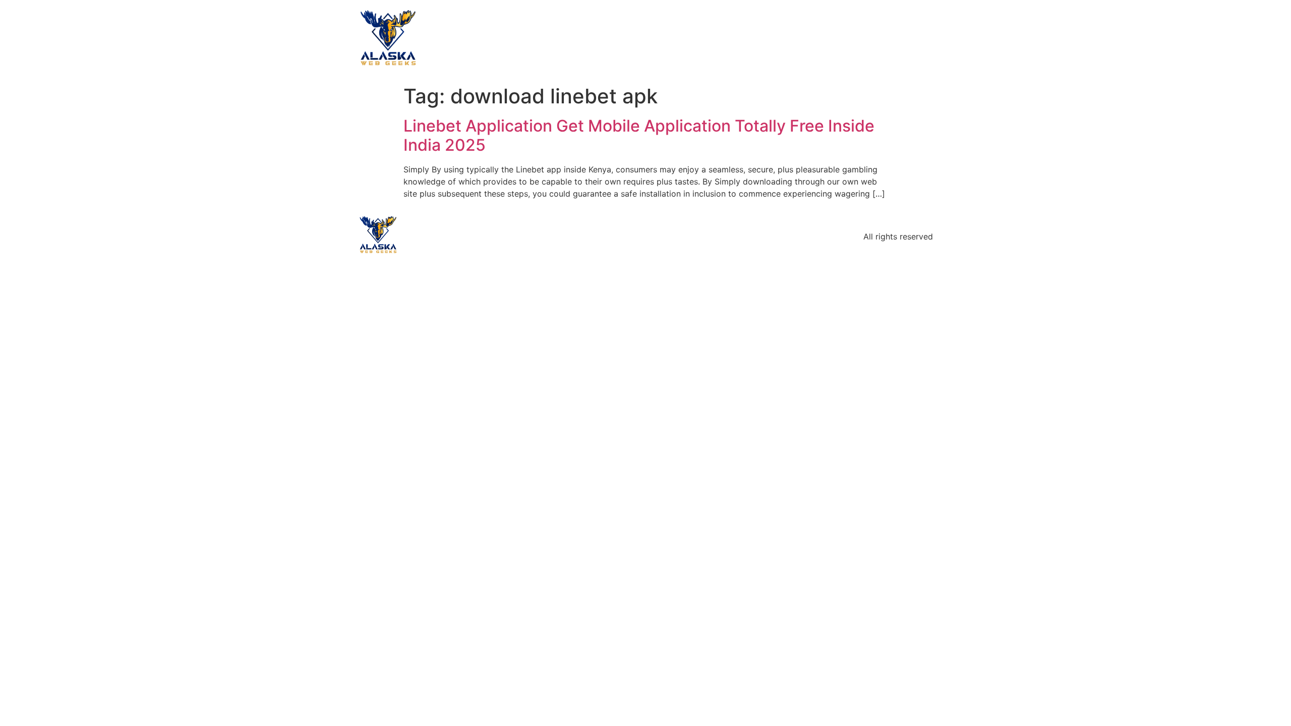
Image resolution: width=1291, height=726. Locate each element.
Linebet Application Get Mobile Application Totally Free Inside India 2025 (638, 135)
